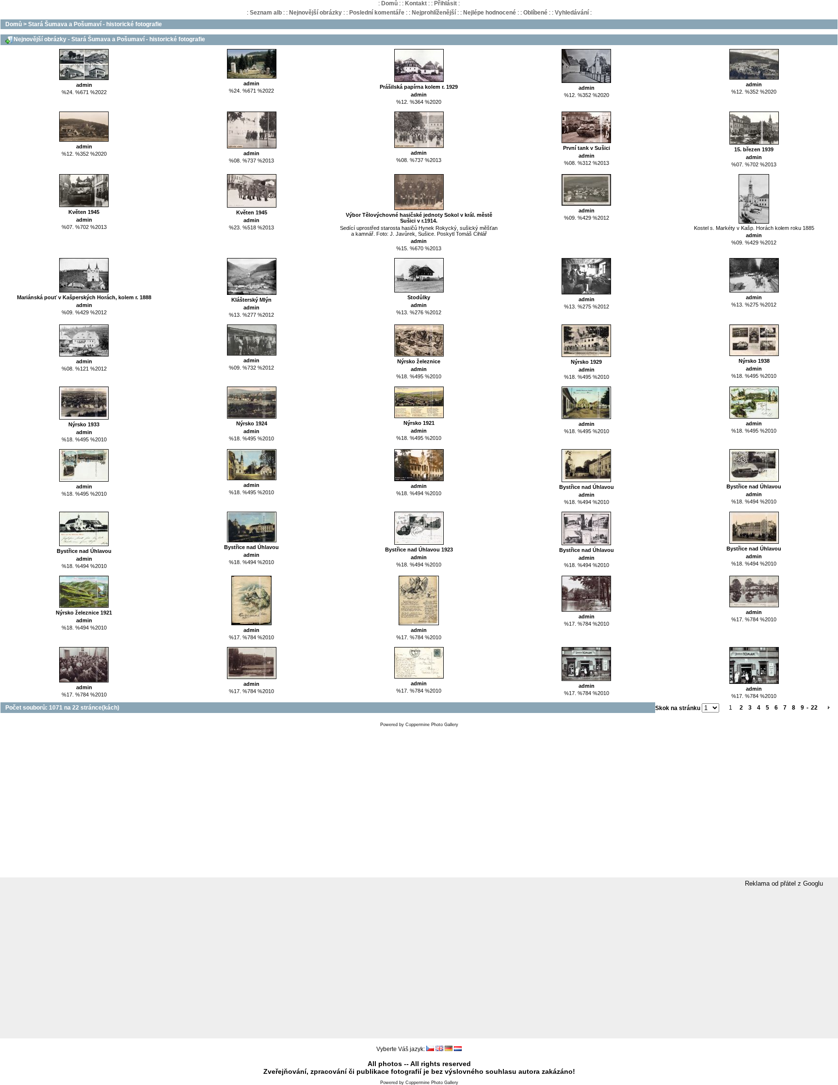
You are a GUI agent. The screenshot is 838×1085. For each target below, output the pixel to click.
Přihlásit (445, 3)
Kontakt (416, 3)
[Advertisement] (419, 805)
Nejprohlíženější (434, 12)
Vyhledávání (572, 12)
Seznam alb (266, 12)
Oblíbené (535, 12)
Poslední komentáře (376, 12)
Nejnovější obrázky (315, 12)
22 (814, 707)
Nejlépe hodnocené (489, 12)
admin (84, 85)
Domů (389, 3)
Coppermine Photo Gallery (431, 724)
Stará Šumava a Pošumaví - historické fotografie (95, 24)
